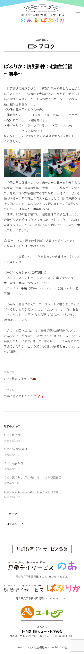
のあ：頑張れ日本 (15, 463)
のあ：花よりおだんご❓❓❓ (24, 396)
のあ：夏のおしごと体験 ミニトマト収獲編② (32, 492)
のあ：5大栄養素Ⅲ (15, 449)
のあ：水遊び (12, 435)
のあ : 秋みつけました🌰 (20, 379)
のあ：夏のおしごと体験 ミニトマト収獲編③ (32, 477)
